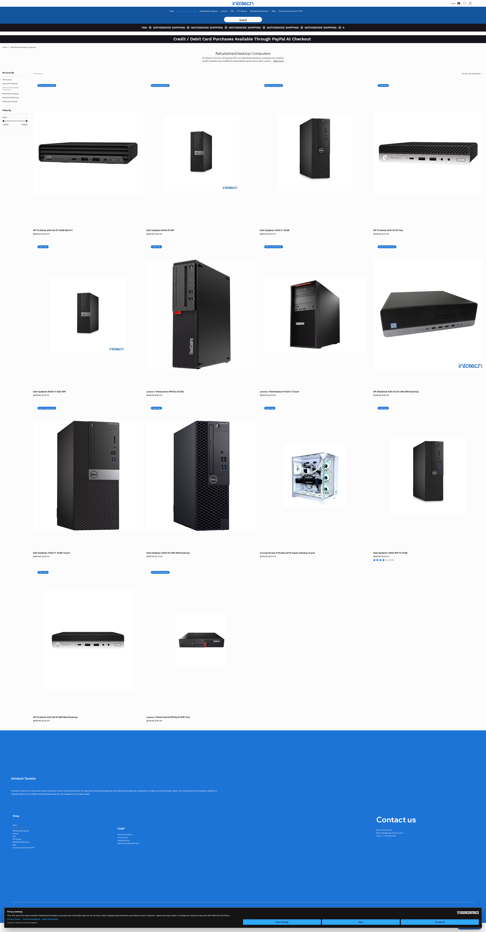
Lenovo (15, 834)
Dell (14, 836)
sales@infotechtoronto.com (392, 833)
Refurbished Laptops (21, 831)
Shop (15, 825)
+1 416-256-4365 (389, 836)
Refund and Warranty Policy (128, 843)
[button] (470, 3)
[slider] (3, 120)
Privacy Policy (123, 837)
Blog (14, 845)
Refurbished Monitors (21, 842)
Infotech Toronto (23, 778)
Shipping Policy (123, 840)
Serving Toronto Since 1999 (23, 848)
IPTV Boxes (17, 839)
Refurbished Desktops (21, 828)
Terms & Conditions (125, 834)
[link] (383, 560)
